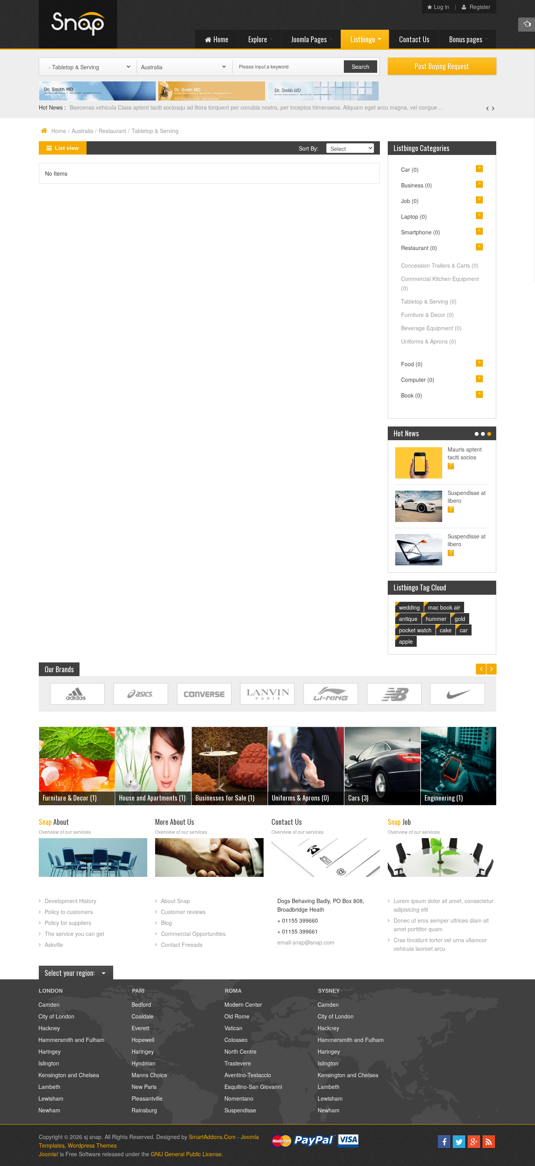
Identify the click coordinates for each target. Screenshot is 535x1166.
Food (412, 364)
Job (410, 201)
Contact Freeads (181, 944)
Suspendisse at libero (467, 496)
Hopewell (143, 1040)
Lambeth (49, 1086)
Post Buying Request (442, 66)
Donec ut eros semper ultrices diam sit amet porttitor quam (441, 924)
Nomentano (238, 1098)
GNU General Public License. (187, 1154)
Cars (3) (282, 798)
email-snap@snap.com (305, 942)
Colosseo (236, 1040)
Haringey (49, 1051)
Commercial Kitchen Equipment (440, 283)
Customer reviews (183, 912)
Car (410, 169)
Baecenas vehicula (94, 107)
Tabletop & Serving (429, 301)
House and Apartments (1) (76, 798)
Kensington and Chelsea (68, 1075)
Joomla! (48, 1154)
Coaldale (143, 1016)
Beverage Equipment (431, 328)
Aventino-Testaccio (247, 1075)
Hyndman (143, 1063)
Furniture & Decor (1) (451, 798)
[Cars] (306, 765)
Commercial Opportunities (193, 933)
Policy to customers (69, 912)
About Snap (175, 901)
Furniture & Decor (427, 314)
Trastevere (237, 1063)
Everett (140, 1028)
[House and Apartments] (77, 765)
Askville (54, 944)
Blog (166, 923)
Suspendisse (240, 1110)
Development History (70, 901)
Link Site (77, 694)
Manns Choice (149, 1075)
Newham (49, 1110)
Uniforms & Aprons (428, 341)
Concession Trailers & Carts (440, 265)
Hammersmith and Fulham (71, 1040)
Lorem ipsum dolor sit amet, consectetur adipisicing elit (443, 905)
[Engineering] (382, 765)
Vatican (233, 1028)
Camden (49, 1004)
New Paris (144, 1086)
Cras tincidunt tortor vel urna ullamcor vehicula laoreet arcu (440, 944)
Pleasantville (147, 1098)
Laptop (414, 216)
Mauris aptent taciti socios (465, 453)
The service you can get (74, 933)
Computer (417, 379)
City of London (56, 1016)
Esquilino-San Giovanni (253, 1086)
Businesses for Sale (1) (148, 798)
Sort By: (308, 148)
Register (479, 7)
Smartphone (420, 232)
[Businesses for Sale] (153, 765)
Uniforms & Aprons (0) (223, 798)
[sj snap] (78, 24)
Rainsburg (144, 1110)
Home (58, 131)
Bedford (141, 1004)
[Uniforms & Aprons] (230, 765)
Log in (441, 7)
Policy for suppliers (68, 923)
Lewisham (50, 1098)
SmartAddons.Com (212, 1137)
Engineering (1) (367, 798)
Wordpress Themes (92, 1145)
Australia (82, 131)
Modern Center (243, 1004)
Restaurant (112, 131)
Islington (48, 1063)
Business (416, 185)
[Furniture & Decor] (459, 765)
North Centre (240, 1051)
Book (411, 395)
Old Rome (236, 1016)
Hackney (49, 1028)
